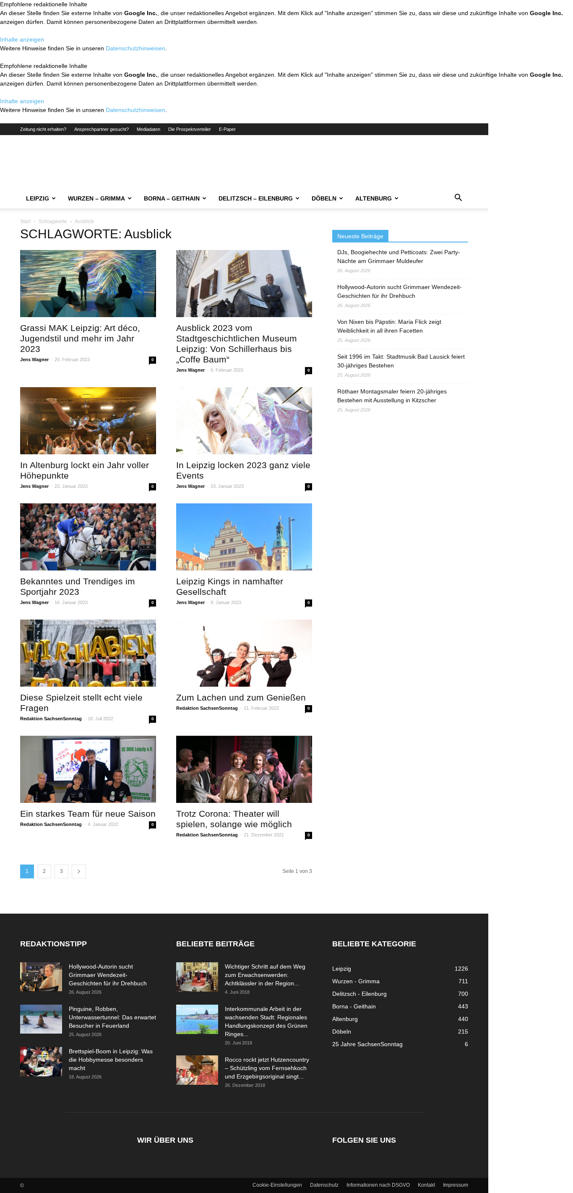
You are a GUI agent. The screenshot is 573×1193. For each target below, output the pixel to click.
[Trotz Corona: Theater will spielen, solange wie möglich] (244, 769)
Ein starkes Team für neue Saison (88, 813)
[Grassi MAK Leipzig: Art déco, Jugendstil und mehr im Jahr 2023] (88, 283)
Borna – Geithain (172, 198)
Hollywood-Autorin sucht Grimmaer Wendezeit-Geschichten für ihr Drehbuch (399, 291)
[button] (458, 198)
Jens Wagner (34, 359)
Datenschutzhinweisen (135, 48)
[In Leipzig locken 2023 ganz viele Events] (244, 420)
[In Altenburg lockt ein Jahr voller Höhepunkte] (88, 420)
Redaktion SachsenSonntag (51, 718)
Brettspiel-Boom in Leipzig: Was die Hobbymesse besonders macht (111, 1059)
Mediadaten (148, 129)
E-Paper (227, 129)
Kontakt (426, 1185)
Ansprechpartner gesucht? (101, 129)
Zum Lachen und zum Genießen (241, 697)
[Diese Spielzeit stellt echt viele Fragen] (88, 653)
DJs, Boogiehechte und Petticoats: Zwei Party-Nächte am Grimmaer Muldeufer (398, 256)
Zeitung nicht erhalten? (43, 129)
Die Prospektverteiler (189, 129)
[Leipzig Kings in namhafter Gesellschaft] (244, 536)
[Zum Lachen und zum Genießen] (244, 653)
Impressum (455, 1185)
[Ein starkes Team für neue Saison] (88, 769)
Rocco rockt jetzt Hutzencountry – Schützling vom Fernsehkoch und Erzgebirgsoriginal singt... (267, 1068)
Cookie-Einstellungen (277, 1185)
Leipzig (37, 198)
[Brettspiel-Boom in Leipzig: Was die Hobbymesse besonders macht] (41, 1061)
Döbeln (324, 198)
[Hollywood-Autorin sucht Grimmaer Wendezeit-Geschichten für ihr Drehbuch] (41, 976)
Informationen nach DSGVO (378, 1185)
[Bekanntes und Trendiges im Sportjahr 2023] (88, 536)
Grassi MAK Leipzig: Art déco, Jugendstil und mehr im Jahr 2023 (80, 338)
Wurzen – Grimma (96, 198)
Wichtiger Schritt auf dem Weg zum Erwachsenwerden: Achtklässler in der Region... (265, 975)
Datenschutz (324, 1185)
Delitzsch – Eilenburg (256, 198)
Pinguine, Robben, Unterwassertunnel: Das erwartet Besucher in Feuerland (112, 1017)
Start (25, 221)
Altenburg (373, 198)
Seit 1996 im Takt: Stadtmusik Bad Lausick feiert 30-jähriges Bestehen (401, 361)
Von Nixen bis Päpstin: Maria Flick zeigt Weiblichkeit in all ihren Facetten (389, 326)
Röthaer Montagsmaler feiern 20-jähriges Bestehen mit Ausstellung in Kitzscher (392, 396)
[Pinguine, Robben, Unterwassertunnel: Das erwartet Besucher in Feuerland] (41, 1019)
